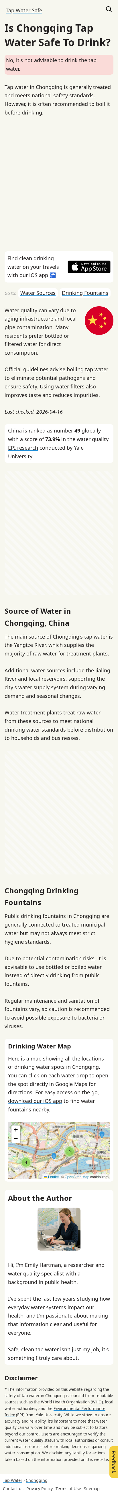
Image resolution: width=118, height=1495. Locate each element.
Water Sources (38, 292)
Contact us (13, 1488)
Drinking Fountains (85, 292)
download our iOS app (35, 1100)
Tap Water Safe (24, 10)
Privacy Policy (39, 1488)
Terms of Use (68, 1488)
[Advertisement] (59, 184)
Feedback (113, 1462)
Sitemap (92, 1488)
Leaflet (53, 1176)
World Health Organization (65, 1402)
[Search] (108, 10)
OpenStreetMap (77, 1176)
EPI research (23, 447)
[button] (53, 1156)
